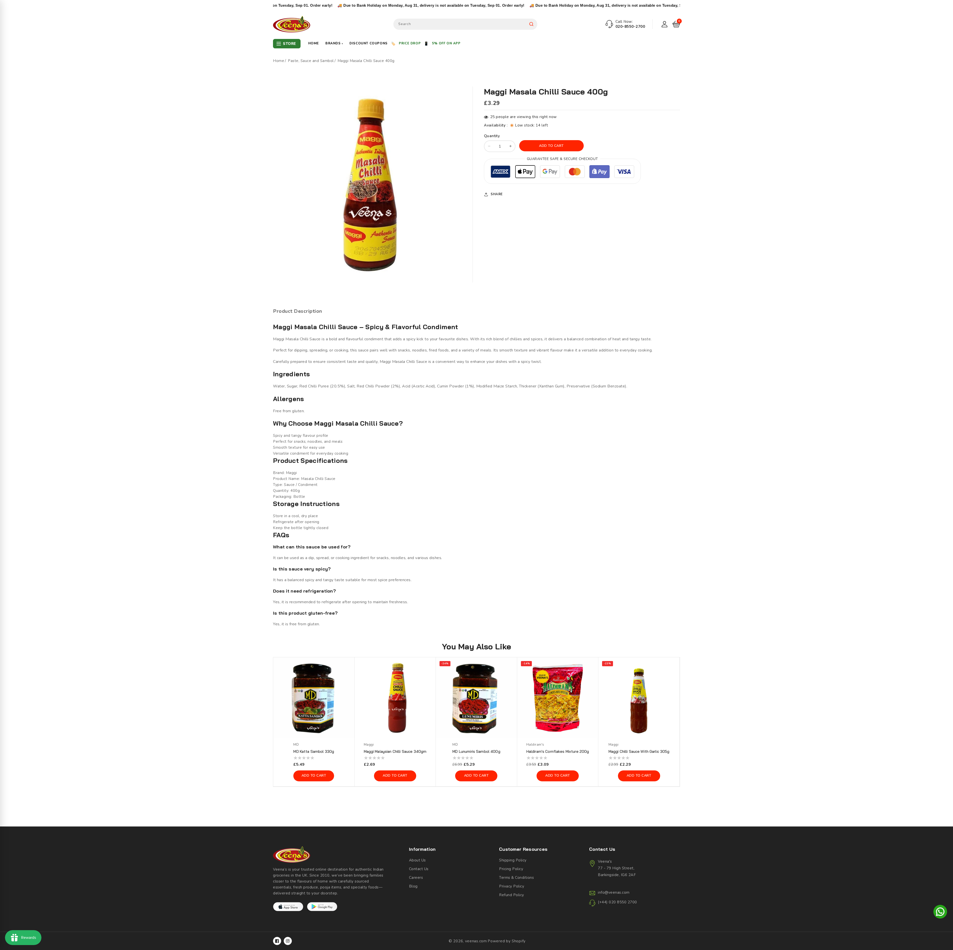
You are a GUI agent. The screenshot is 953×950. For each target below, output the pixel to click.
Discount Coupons (368, 43)
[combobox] (465, 24)
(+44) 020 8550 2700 (617, 902)
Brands (334, 43)
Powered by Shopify (507, 941)
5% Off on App (446, 43)
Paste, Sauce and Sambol (311, 60)
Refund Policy (511, 894)
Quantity (492, 135)
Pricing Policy (511, 868)
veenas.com (476, 941)
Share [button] (497, 194)
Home (313, 43)
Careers (416, 877)
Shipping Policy (513, 860)
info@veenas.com (614, 892)
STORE (289, 43)
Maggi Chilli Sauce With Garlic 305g (639, 751)
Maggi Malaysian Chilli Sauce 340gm (395, 751)
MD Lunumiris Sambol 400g (476, 751)
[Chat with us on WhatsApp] (940, 912)
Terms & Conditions (516, 877)
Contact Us (419, 868)
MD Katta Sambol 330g (313, 751)
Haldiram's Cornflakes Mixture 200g (557, 751)
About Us (417, 860)
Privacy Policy (511, 886)
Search (531, 24)
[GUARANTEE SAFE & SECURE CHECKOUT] (562, 172)
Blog (413, 886)
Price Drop (410, 43)
